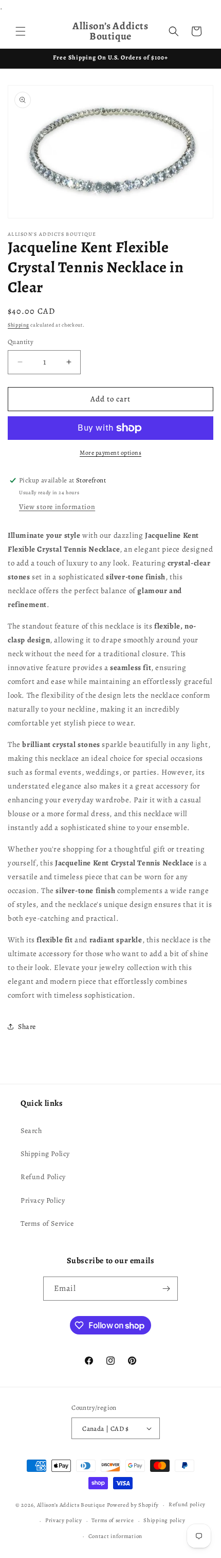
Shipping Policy (45, 1154)
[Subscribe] (166, 1289)
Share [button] (27, 1026)
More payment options (110, 453)
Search (31, 1131)
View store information (57, 507)
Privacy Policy (43, 1200)
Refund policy (187, 1504)
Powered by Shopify (133, 1505)
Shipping (18, 324)
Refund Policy (43, 1177)
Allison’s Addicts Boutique (71, 1505)
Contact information (115, 1536)
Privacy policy (63, 1520)
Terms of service (112, 1520)
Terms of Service (47, 1223)
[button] (20, 31)
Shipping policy (164, 1520)
